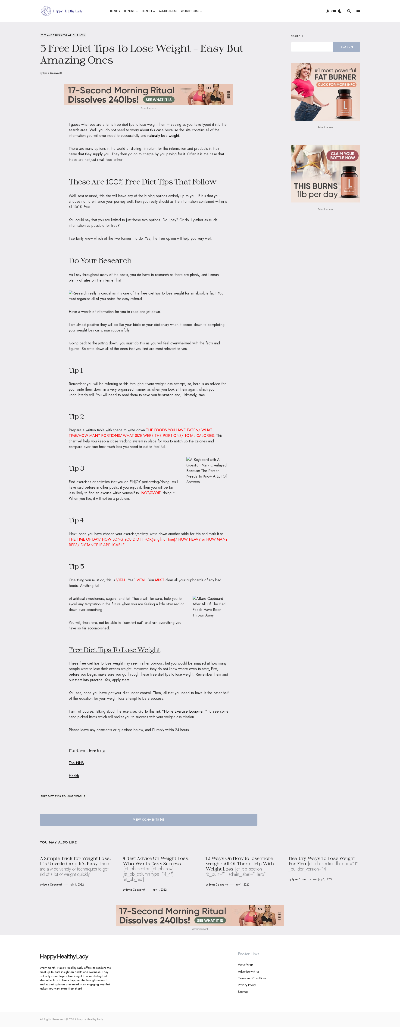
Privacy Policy (247, 985)
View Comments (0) (148, 820)
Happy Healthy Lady (64, 956)
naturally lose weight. (163, 135)
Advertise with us (248, 971)
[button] (333, 11)
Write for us (245, 965)
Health (74, 776)
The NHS (76, 763)
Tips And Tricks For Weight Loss (63, 35)
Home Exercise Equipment (185, 711)
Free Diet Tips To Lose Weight (63, 796)
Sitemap (243, 991)
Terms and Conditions (252, 978)
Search (297, 36)
